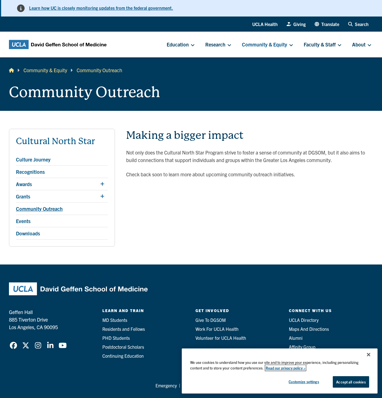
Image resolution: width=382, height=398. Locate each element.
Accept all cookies (351, 382)
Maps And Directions (309, 329)
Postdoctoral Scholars (123, 347)
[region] (280, 371)
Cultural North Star (55, 141)
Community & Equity (45, 70)
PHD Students (116, 338)
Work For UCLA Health (217, 329)
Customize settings (304, 381)
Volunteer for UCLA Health (220, 338)
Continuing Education (123, 356)
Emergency (166, 385)
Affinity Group (302, 347)
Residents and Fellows (123, 329)
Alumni (296, 338)
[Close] (368, 354)
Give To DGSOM (210, 320)
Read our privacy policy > (285, 368)
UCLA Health (265, 24)
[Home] (11, 70)
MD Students (114, 320)
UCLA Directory (304, 320)
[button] (327, 24)
